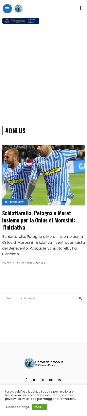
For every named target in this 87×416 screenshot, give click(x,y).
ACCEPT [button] (39, 407)
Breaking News (14, 202)
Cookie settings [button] (17, 407)
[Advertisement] (43, 73)
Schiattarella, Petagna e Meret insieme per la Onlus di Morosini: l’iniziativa (38, 220)
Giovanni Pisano (13, 262)
